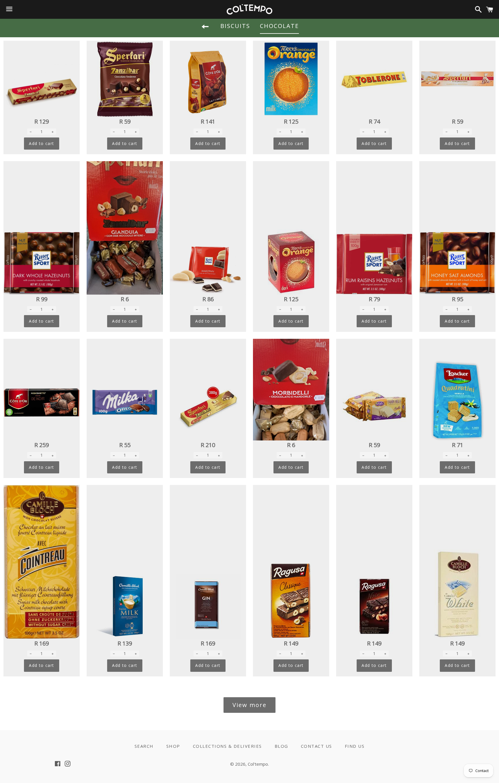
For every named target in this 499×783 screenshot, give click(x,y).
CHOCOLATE (279, 26)
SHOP (173, 746)
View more (249, 705)
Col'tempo (258, 764)
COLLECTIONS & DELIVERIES (227, 746)
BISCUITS (235, 26)
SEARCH (144, 746)
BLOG (281, 746)
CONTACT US (316, 746)
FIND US (355, 746)
